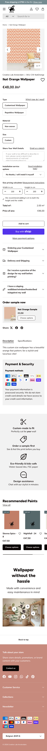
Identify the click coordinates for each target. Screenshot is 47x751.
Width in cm (8, 187)
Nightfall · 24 (30, 533)
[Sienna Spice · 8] (12, 520)
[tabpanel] (23, 350)
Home (5, 25)
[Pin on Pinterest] (21, 327)
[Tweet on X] (11, 327)
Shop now (37, 2)
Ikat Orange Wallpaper (18, 25)
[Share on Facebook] (16, 327)
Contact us (10, 668)
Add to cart (24, 223)
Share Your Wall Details (13, 148)
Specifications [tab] (25, 340)
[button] (43, 9)
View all (6, 505)
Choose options (26, 318)
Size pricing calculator (12, 183)
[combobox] (23, 16)
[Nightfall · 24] (33, 520)
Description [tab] (8, 340)
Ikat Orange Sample (27, 309)
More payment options (23, 238)
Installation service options (11, 167)
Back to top (24, 639)
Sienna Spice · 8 (9, 535)
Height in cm (30, 187)
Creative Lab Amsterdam (13, 75)
